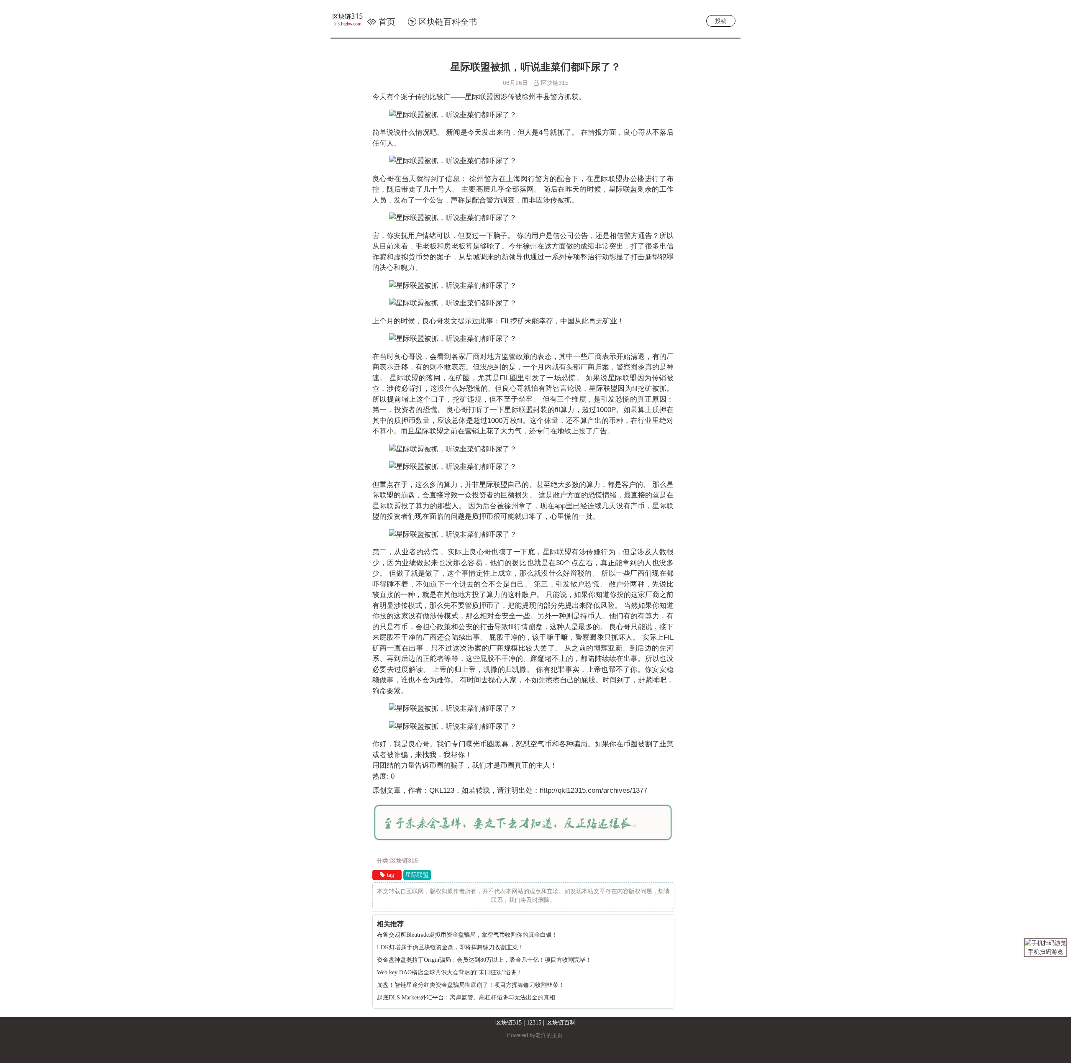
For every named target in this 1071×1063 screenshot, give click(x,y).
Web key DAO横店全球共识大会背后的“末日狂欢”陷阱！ (449, 972)
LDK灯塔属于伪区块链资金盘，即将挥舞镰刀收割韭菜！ (450, 947)
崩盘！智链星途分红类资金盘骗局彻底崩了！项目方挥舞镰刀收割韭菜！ (470, 985)
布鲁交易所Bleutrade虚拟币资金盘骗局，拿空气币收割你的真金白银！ (467, 935)
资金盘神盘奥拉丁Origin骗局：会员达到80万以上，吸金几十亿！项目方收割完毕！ (484, 960)
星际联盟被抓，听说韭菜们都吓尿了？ (535, 66)
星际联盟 (417, 875)
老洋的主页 (549, 1035)
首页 (387, 21)
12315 (534, 1022)
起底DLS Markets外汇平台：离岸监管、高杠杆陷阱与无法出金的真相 (466, 997)
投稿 (721, 21)
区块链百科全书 (447, 21)
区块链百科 (561, 1022)
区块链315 (508, 1022)
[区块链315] (352, 20)
